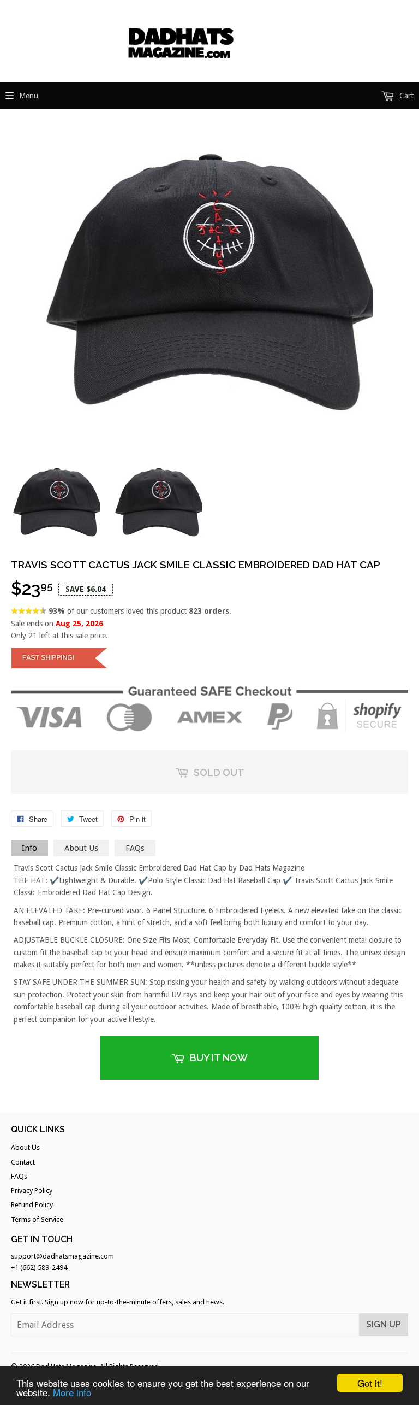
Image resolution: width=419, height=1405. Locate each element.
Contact (23, 1162)
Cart (405, 95)
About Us (81, 848)
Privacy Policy (31, 1190)
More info (72, 1392)
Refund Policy (32, 1205)
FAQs (135, 848)
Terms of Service (37, 1219)
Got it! (369, 1383)
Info (29, 848)
